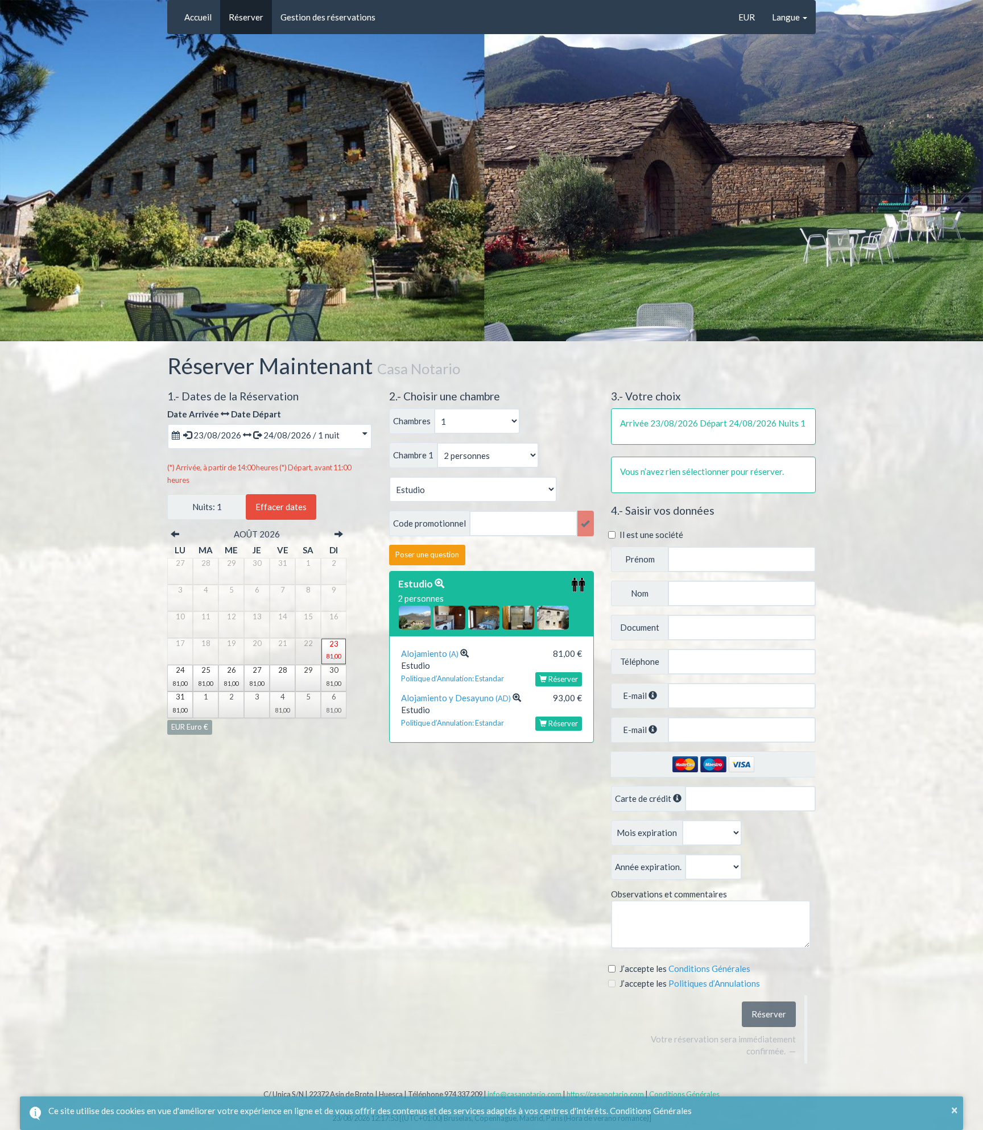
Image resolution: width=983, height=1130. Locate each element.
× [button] (954, 1109)
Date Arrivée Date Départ (224, 414)
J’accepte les (643, 968)
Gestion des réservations (327, 17)
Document (639, 627)
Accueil (198, 17)
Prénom (640, 559)
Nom (640, 593)
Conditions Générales (684, 1094)
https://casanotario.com (605, 1094)
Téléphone (639, 661)
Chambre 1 (413, 455)
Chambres (412, 421)
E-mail (635, 696)
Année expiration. (648, 867)
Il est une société (651, 534)
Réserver (246, 17)
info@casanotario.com (524, 1094)
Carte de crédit (644, 798)
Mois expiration (647, 833)
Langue (787, 17)
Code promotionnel (429, 523)
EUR (746, 17)
